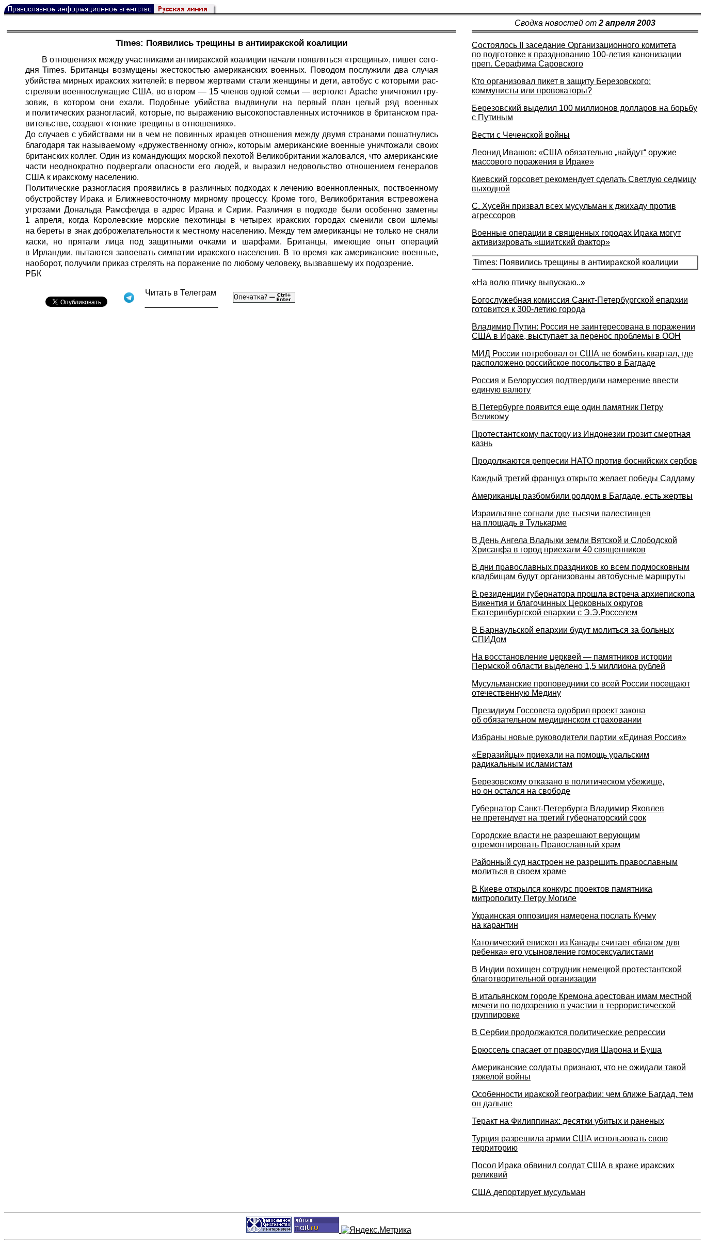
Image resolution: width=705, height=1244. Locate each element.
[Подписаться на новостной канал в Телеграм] (181, 304)
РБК (33, 273)
